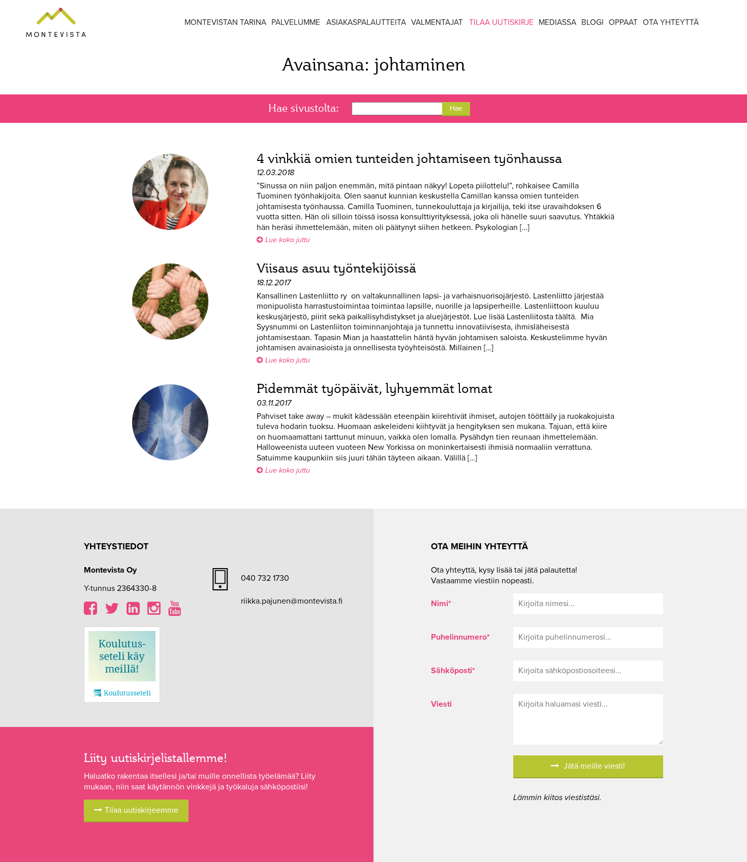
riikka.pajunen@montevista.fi (292, 601)
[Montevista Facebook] (90, 611)
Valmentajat (437, 22)
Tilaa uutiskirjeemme (141, 810)
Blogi (592, 22)
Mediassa (557, 22)
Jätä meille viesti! (593, 766)
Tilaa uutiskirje (501, 22)
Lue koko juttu (287, 240)
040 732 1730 (265, 578)
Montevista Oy (55, 23)
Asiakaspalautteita (366, 22)
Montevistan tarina (225, 22)
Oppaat (623, 22)
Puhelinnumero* (460, 637)
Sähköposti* (453, 671)
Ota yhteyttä (671, 22)
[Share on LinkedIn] (133, 611)
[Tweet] (112, 611)
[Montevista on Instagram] (154, 611)
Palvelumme (295, 22)
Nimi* (441, 604)
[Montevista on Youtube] (174, 611)
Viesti (441, 704)
